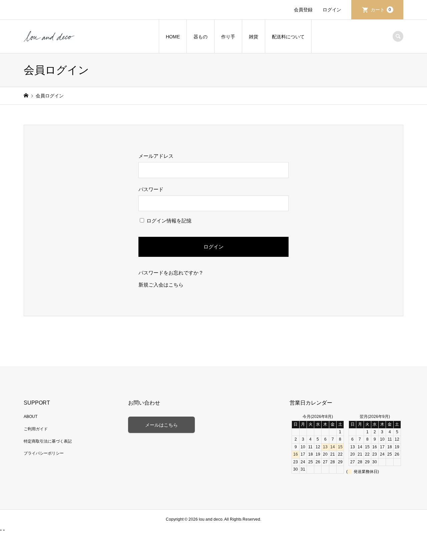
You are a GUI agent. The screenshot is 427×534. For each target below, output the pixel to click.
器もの (200, 36)
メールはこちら (161, 425)
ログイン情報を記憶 (168, 220)
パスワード (150, 189)
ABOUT (30, 416)
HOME (173, 36)
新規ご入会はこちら (160, 285)
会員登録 (303, 9)
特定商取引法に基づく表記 (48, 441)
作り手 (228, 36)
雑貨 (253, 36)
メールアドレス (155, 156)
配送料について (288, 36)
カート (381, 9)
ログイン (332, 9)
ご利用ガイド (36, 429)
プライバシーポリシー (44, 453)
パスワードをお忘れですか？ (170, 273)
